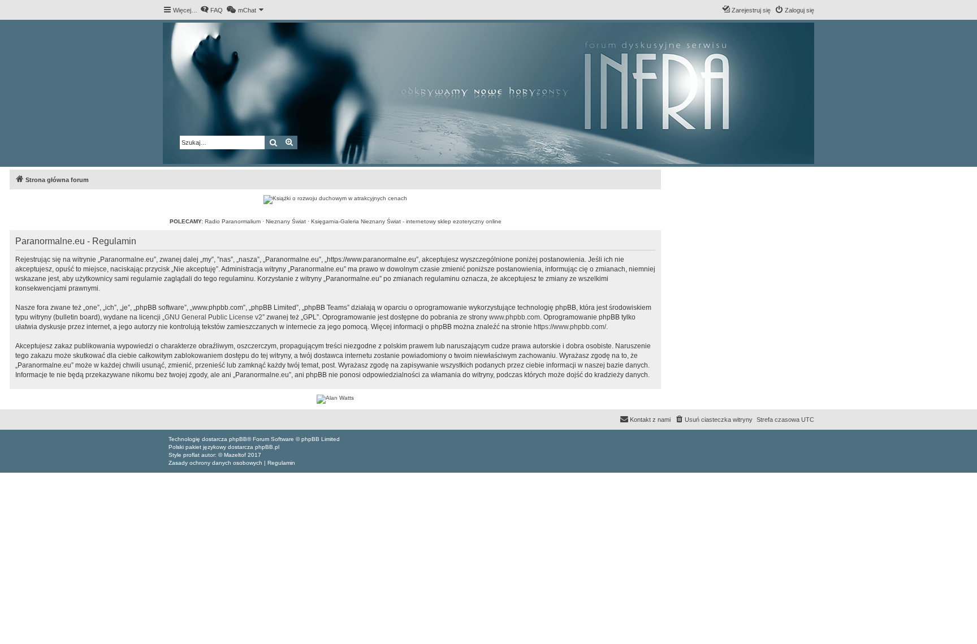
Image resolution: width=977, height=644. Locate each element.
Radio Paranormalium (233, 221)
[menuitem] (211, 10)
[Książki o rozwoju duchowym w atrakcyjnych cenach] (335, 199)
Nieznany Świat (286, 221)
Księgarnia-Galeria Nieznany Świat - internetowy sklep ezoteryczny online (406, 221)
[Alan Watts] (335, 399)
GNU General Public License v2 (213, 317)
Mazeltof (235, 455)
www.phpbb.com (514, 317)
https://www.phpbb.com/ (570, 327)
